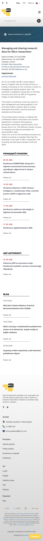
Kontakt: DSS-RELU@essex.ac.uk (14, 69)
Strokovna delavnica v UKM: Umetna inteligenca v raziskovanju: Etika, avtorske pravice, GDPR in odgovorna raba (21, 191)
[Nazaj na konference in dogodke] (5, 34)
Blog (18, 2)
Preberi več (7, 178)
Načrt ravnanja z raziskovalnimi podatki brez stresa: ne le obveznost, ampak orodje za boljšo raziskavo (22, 329)
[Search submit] (39, 21)
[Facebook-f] (3, 407)
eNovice (31, 2)
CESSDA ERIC (20, 523)
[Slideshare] (7, 407)
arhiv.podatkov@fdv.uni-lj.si (26, 525)
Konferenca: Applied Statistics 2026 (17, 228)
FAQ (24, 2)
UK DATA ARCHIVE (9, 76)
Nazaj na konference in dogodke (19, 34)
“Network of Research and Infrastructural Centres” (17, 519)
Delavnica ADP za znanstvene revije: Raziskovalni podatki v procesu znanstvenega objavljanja (22, 266)
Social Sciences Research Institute (25, 513)
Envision (26, 535)
